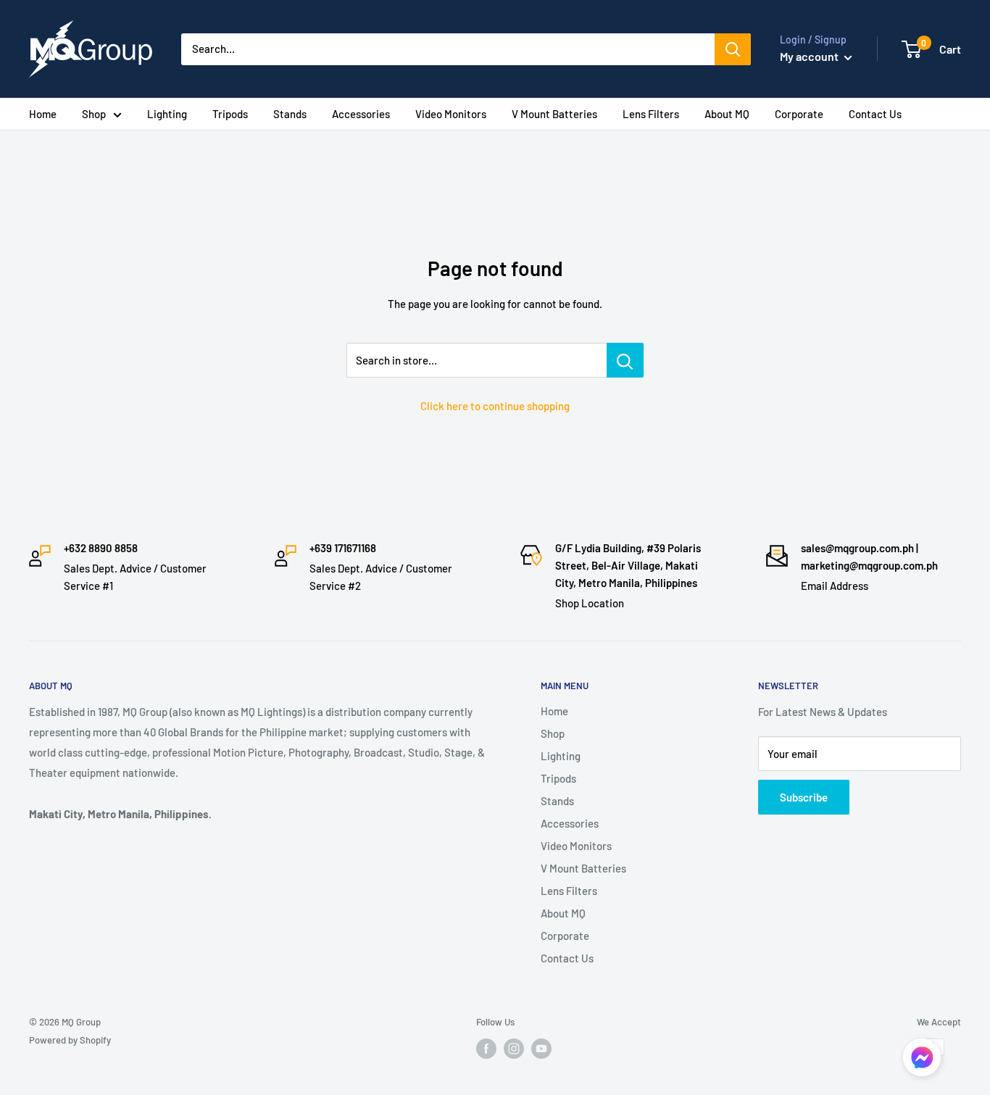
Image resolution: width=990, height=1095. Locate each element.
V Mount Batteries (554, 113)
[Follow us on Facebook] (486, 1048)
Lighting (167, 113)
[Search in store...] (625, 360)
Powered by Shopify (70, 1040)
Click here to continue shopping (495, 405)
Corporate (799, 113)
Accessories (361, 113)
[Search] (733, 49)
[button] (922, 1061)
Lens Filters (651, 113)
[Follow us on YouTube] (541, 1048)
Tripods (230, 113)
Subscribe (804, 797)
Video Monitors (450, 113)
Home (43, 113)
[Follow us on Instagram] (514, 1048)
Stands (290, 113)
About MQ (726, 113)
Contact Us (875, 113)
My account (810, 56)
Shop (94, 113)
